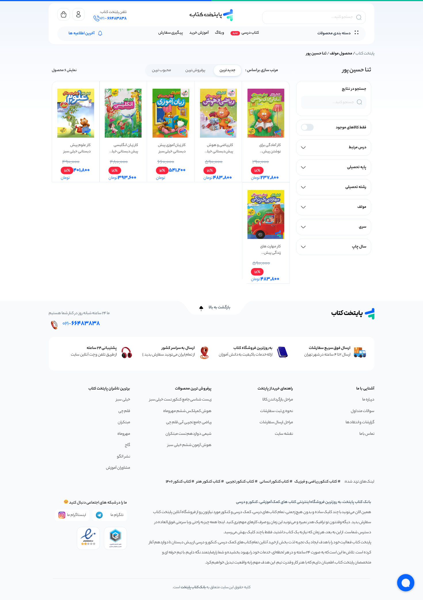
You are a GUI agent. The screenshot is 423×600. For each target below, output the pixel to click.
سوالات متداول (362, 411)
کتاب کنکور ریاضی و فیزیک (315, 482)
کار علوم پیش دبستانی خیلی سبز (77, 148)
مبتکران (124, 422)
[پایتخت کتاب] (211, 15)
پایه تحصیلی (356, 167)
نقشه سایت (284, 434)
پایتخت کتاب (364, 53)
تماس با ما (366, 434)
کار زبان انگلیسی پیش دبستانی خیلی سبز (123, 148)
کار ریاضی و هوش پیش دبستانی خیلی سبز (218, 148)
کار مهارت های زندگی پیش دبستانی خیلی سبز (267, 250)
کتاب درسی (250, 33)
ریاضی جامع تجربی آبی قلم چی (189, 422)
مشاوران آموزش (118, 468)
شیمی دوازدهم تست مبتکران (188, 434)
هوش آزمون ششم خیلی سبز (189, 445)
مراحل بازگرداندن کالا (277, 399)
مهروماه (123, 434)
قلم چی (124, 411)
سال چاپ (359, 247)
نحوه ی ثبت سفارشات (276, 411)
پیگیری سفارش (170, 33)
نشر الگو (123, 456)
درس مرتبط (357, 147)
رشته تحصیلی (355, 187)
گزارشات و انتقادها (360, 422)
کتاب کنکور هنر (208, 482)
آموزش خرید (199, 33)
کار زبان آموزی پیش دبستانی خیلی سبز (172, 148)
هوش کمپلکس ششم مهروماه (187, 411)
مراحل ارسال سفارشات (276, 422)
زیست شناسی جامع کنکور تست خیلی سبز (180, 399)
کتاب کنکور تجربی (240, 482)
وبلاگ (219, 33)
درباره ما (368, 399)
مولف (361, 207)
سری (362, 227)
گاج (127, 445)
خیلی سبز (123, 399)
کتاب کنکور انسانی (274, 482)
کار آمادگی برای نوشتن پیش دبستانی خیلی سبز (267, 148)
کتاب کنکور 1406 (178, 482)
